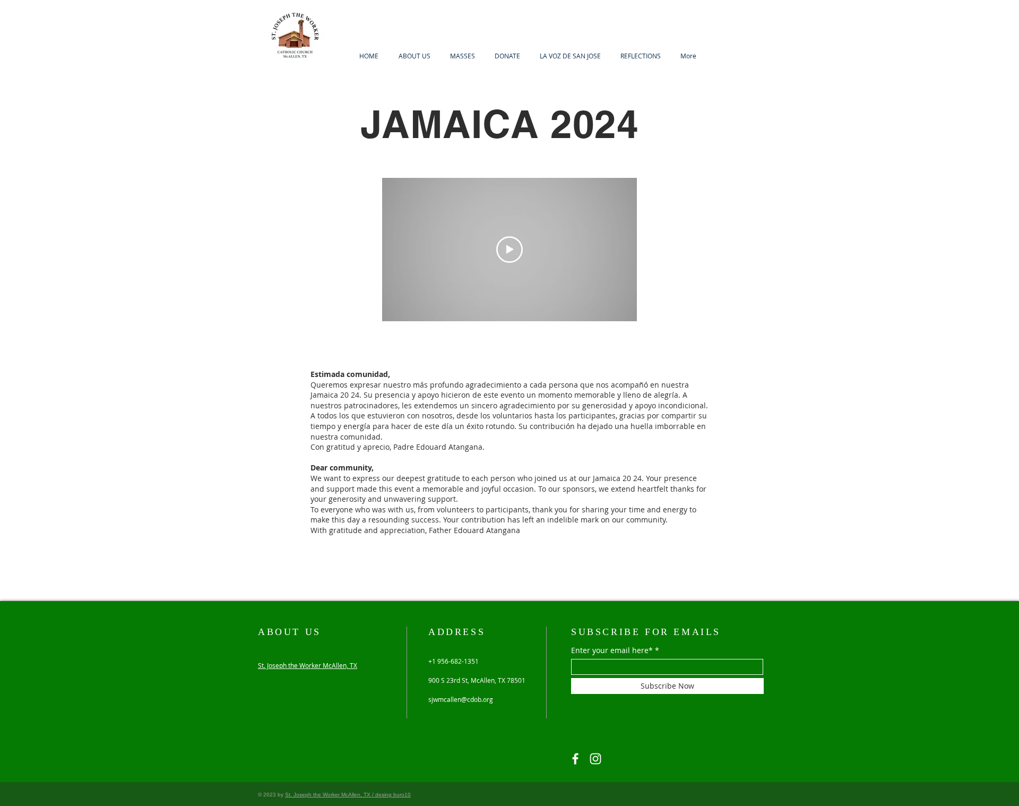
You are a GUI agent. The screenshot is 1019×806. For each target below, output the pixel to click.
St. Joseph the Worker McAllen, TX (307, 665)
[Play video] (509, 249)
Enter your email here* (612, 650)
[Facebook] (575, 758)
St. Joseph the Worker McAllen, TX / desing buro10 (348, 795)
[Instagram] (595, 758)
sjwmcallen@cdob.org (460, 699)
